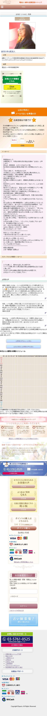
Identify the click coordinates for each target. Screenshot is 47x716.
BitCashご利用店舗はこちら (23, 562)
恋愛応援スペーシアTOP (13, 654)
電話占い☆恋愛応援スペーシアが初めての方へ (23, 438)
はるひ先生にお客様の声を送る (23, 346)
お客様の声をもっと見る (23, 341)
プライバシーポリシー (12, 665)
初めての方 (9, 656)
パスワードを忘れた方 (17, 610)
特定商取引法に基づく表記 (14, 667)
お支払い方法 (9, 661)
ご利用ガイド (9, 658)
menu (23, 7)
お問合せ (8, 660)
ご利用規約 (9, 663)
